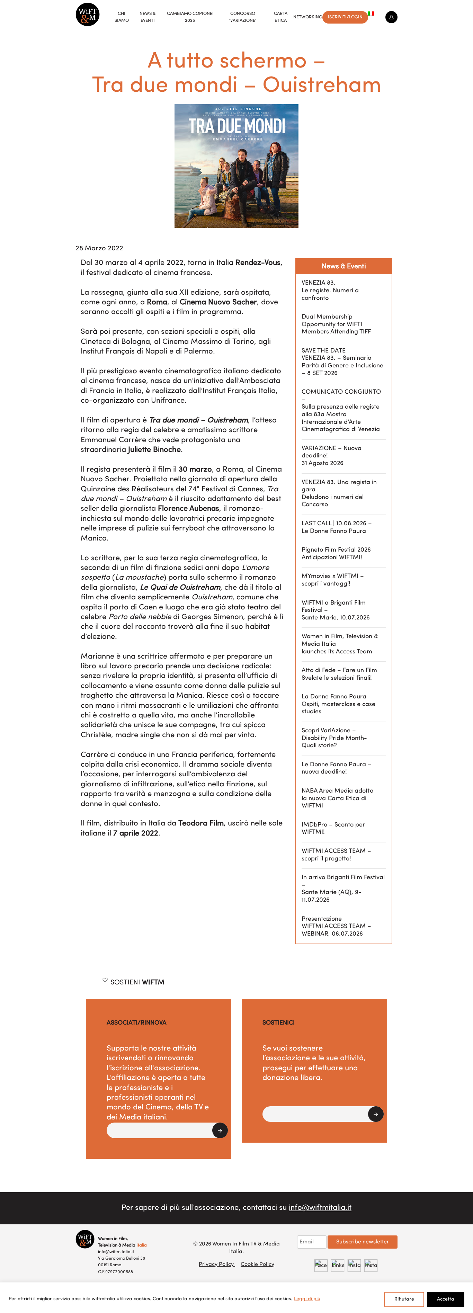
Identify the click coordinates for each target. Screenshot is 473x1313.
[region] (236, 1297)
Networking (307, 17)
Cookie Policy (257, 1264)
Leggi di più (307, 1299)
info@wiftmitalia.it (320, 1208)
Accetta (445, 1299)
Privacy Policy (217, 1264)
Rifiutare (404, 1299)
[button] (167, 1130)
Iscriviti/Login (345, 17)
